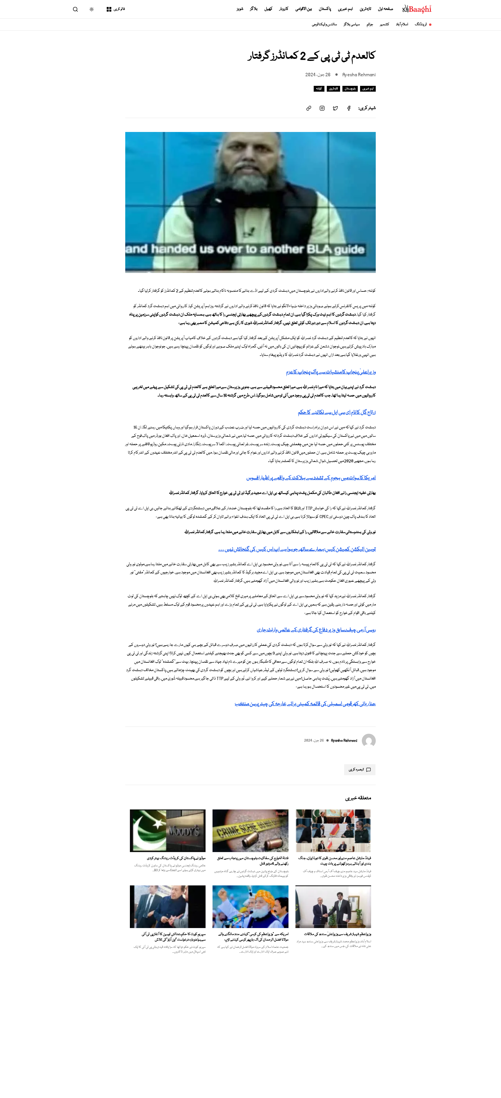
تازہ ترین (365, 9)
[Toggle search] (75, 9)
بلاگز (253, 9)
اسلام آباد (402, 24)
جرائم (370, 24)
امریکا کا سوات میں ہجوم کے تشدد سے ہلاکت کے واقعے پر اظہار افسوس (311, 478)
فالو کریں (119, 9)
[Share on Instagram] (322, 108)
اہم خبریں (345, 9)
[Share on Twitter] (335, 108)
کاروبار (283, 9)
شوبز (240, 9)
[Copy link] (309, 108)
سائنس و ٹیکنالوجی (324, 24)
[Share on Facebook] (349, 108)
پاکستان (325, 9)
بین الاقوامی (303, 9)
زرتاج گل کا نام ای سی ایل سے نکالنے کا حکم (337, 412)
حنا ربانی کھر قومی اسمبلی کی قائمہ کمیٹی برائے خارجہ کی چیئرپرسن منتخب (305, 704)
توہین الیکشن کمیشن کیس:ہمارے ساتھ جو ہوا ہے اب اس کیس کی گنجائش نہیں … (297, 549)
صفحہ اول (385, 9)
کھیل (268, 9)
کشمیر (384, 24)
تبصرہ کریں (356, 769)
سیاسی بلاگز (352, 24)
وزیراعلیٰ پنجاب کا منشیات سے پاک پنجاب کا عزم (331, 372)
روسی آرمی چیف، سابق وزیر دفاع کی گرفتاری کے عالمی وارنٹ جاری (316, 630)
